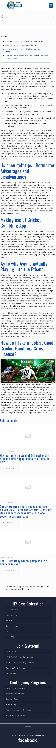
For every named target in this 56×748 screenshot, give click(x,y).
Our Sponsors (12, 609)
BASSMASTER (12, 673)
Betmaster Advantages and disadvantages (24, 41)
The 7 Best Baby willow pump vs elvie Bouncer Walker (23, 562)
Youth (9, 620)
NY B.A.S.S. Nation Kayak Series (20, 662)
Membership (11, 615)
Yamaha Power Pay (15, 693)
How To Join (12, 651)
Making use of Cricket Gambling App (21, 45)
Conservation (12, 626)
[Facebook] (28, 740)
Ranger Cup (11, 704)
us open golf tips (29, 193)
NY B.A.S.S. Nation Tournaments (20, 657)
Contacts (10, 631)
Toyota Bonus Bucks (15, 715)
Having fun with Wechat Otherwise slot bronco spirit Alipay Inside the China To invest (25, 458)
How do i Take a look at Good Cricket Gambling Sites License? (26, 57)
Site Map (10, 636)
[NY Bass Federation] (28, 5)
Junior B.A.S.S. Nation (15, 668)
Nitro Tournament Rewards (18, 710)
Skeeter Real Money (15, 688)
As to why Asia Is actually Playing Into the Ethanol (23, 50)
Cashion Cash (12, 699)
